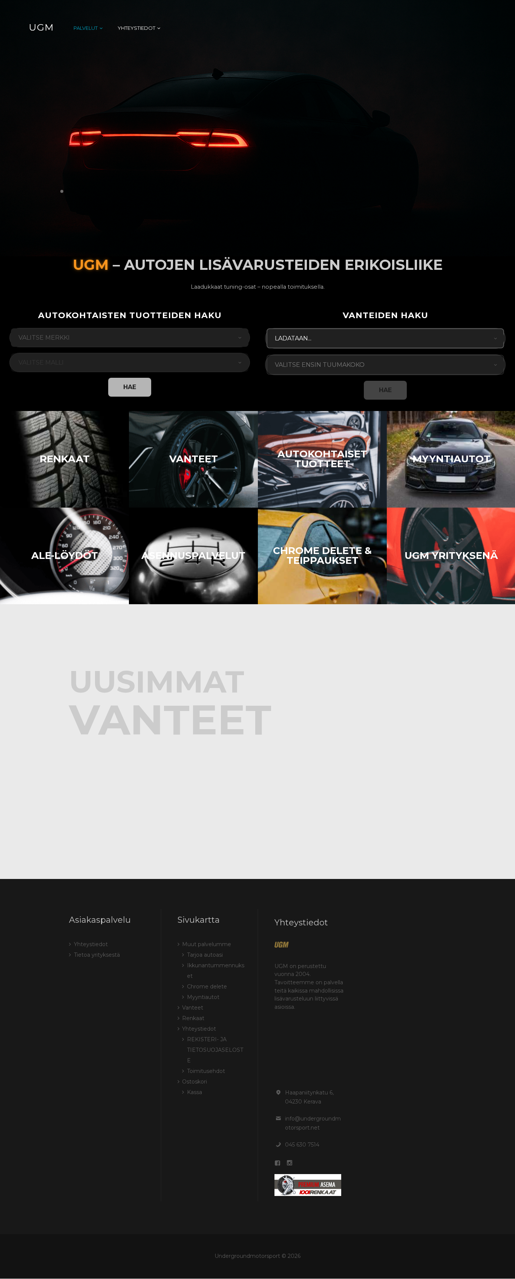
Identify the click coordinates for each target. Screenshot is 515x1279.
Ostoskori (194, 1081)
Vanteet (193, 459)
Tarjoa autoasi (205, 954)
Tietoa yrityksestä (97, 954)
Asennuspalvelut (193, 555)
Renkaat (65, 459)
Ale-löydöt (64, 555)
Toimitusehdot (206, 1071)
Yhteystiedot (91, 944)
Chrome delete (207, 986)
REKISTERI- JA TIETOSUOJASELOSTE (215, 1050)
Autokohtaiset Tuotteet (322, 459)
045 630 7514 (302, 1144)
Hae (129, 387)
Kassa (194, 1092)
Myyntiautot (451, 459)
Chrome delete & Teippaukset (322, 555)
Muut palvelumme (206, 944)
